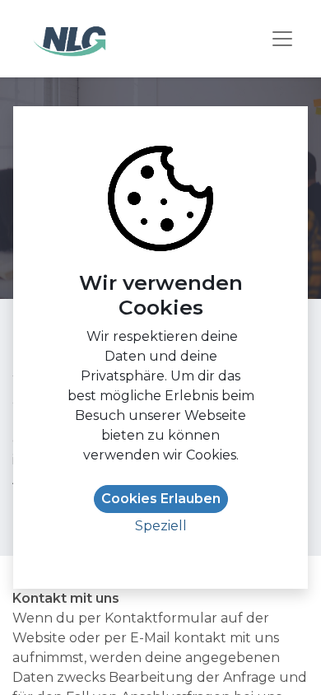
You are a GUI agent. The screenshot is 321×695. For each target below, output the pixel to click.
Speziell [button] (161, 526)
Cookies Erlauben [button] (161, 498)
